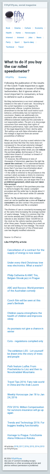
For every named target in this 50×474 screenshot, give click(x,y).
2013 (42, 446)
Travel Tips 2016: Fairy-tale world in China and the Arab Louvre (25, 383)
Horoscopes (30, 33)
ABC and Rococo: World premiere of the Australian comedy (25, 289)
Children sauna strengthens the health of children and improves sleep (24, 316)
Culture (28, 28)
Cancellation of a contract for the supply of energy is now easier (25, 251)
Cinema (17, 28)
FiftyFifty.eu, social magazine (20, 5)
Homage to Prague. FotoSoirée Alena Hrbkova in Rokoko (24, 437)
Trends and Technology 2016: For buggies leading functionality (25, 424)
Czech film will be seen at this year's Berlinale (23, 302)
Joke (30, 37)
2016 (26, 446)
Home (18, 33)
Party (8, 42)
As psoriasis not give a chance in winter (25, 330)
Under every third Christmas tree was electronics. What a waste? (25, 264)
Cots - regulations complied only (25, 341)
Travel (21, 47)
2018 (16, 446)
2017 (21, 446)
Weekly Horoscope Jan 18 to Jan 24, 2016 (25, 396)
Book (8, 28)
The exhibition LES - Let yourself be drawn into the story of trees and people (25, 353)
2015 (32, 446)
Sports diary (29, 42)
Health (9, 33)
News (39, 37)
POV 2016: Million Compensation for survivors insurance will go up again (25, 410)
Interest (9, 37)
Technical (10, 47)
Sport (17, 42)
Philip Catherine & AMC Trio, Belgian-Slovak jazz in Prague (23, 277)
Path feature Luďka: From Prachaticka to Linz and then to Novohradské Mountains (24, 369)
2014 (37, 446)
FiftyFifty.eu (16, 458)
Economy (39, 28)
